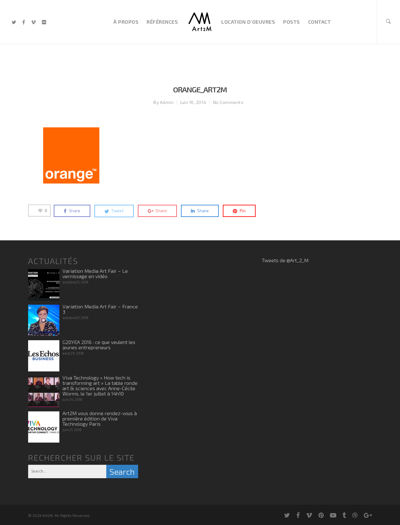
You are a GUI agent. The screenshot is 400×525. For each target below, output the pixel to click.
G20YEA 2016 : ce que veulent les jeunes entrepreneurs (98, 344)
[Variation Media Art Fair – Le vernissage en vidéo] (43, 284)
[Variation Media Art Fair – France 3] (43, 320)
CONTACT (319, 22)
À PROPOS (125, 22)
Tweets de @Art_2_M (285, 260)
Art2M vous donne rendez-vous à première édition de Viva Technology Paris (99, 418)
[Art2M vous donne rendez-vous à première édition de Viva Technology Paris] (43, 427)
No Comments (228, 102)
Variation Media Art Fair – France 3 (100, 309)
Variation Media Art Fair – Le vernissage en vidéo (95, 273)
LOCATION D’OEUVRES (248, 22)
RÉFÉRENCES (162, 22)
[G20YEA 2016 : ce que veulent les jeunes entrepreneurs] (43, 355)
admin (167, 102)
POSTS (291, 22)
